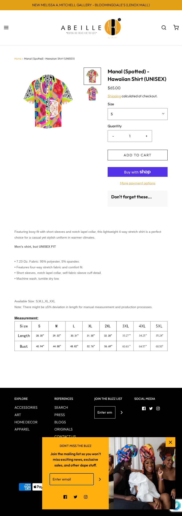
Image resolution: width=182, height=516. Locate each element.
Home (17, 58)
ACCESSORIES (26, 407)
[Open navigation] (6, 28)
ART (17, 414)
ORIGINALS (63, 429)
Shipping (114, 96)
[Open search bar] (164, 28)
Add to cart (138, 155)
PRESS (59, 414)
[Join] (121, 412)
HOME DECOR (26, 422)
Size (111, 104)
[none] (92, 76)
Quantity (115, 126)
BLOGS (60, 422)
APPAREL (22, 429)
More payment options (137, 183)
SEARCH (61, 407)
